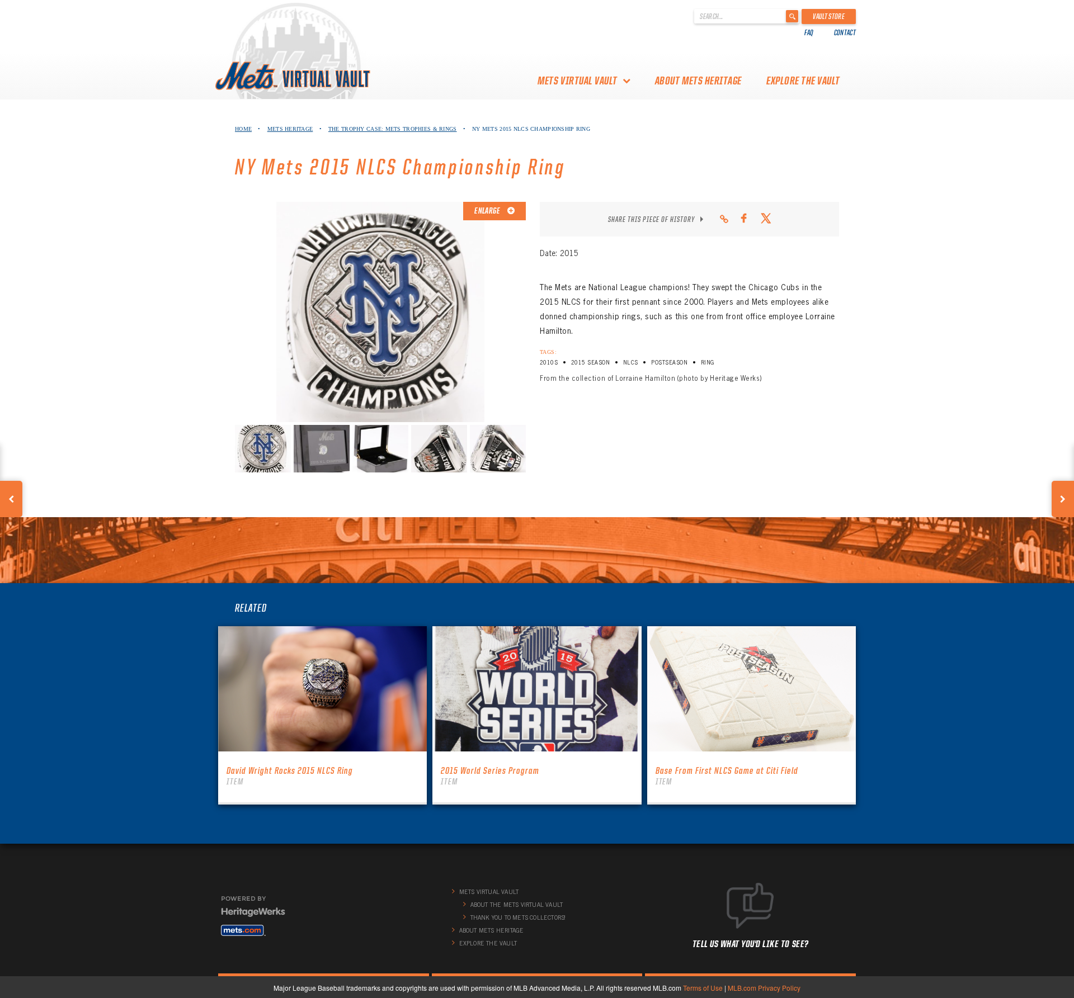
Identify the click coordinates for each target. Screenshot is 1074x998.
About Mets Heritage (698, 80)
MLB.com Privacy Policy (764, 987)
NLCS (630, 362)
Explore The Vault (803, 80)
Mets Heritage (290, 129)
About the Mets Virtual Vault (516, 905)
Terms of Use (703, 987)
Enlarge (487, 210)
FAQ (809, 32)
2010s (549, 362)
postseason (669, 362)
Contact (845, 32)
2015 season (590, 362)
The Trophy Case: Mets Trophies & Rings (392, 129)
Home (243, 129)
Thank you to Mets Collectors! (518, 917)
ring (707, 362)
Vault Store (829, 16)
